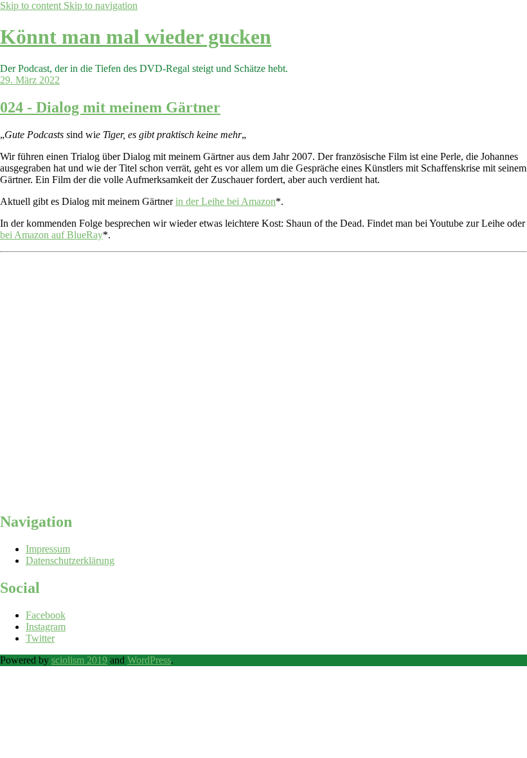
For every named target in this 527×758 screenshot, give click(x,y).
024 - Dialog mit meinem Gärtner (110, 107)
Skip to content (32, 5)
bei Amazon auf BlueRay (51, 234)
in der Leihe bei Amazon (225, 201)
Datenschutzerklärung (70, 560)
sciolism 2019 (79, 660)
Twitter (40, 638)
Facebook (46, 615)
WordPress (149, 660)
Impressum (48, 548)
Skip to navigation (101, 5)
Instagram (46, 626)
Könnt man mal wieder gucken (135, 36)
